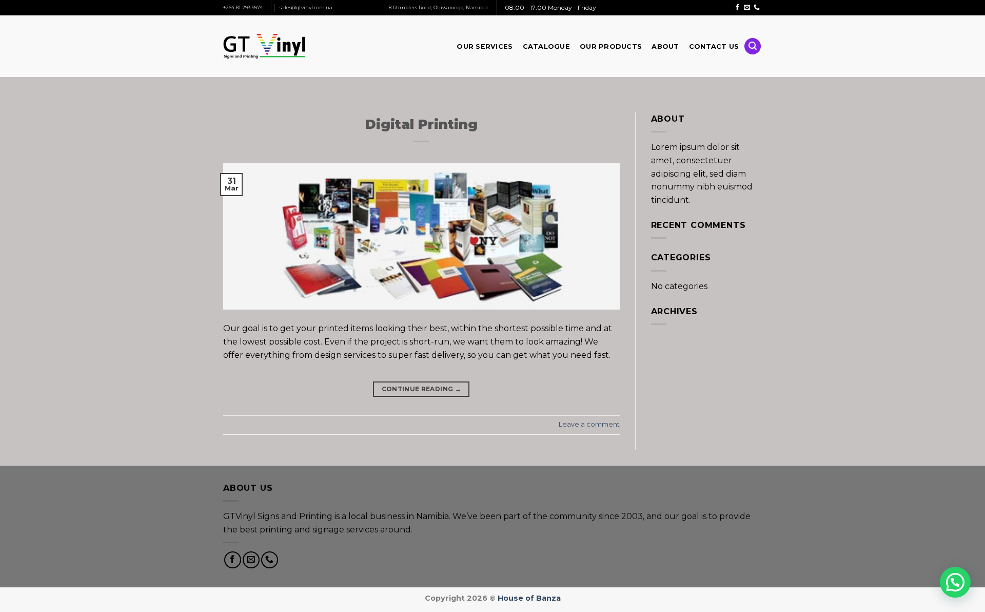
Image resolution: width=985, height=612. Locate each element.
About (665, 46)
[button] (955, 582)
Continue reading (422, 389)
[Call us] (757, 7)
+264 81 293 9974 (243, 7)
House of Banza (529, 598)
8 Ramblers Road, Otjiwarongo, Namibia (438, 7)
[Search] (752, 46)
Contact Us (714, 46)
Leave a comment (589, 424)
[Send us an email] (747, 7)
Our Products (611, 46)
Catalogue (546, 46)
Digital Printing (421, 124)
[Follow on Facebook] (737, 7)
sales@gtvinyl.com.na (306, 7)
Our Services (485, 46)
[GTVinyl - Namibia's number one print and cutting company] (274, 46)
